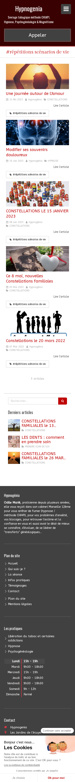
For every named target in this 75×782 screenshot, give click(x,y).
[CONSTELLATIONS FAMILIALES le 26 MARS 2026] (14, 458)
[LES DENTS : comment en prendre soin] (14, 442)
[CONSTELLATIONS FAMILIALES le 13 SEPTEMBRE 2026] (14, 425)
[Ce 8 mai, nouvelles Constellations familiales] (37, 258)
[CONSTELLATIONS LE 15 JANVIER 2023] (37, 194)
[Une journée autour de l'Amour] (37, 76)
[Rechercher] (62, 401)
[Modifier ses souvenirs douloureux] (37, 132)
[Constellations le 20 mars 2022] (37, 323)
